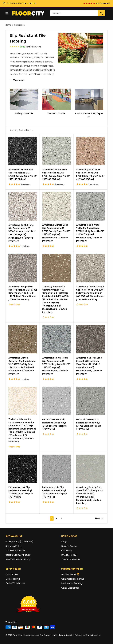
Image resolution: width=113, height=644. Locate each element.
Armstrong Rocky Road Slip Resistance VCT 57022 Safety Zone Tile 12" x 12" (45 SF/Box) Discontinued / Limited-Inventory (56, 365)
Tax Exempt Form (15, 550)
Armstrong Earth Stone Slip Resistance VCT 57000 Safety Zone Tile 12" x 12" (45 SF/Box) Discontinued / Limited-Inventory (22, 233)
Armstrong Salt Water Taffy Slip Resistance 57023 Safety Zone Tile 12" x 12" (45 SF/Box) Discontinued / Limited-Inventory (90, 232)
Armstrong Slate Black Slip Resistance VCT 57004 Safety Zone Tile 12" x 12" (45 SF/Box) (22, 174)
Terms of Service (70, 559)
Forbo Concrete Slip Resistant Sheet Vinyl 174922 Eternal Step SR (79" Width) (54, 492)
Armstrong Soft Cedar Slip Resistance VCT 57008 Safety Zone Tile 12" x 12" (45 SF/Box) (90, 174)
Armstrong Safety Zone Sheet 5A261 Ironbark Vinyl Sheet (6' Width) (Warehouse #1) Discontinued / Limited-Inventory (89, 365)
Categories (19, 25)
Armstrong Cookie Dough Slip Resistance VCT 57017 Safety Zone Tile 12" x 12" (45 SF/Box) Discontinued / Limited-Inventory (90, 293)
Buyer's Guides (69, 546)
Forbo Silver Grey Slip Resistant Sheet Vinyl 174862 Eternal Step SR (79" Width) (54, 424)
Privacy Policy (68, 555)
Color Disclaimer (70, 587)
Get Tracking (13, 578)
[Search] (101, 13)
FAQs (64, 541)
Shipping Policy (14, 546)
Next (97, 518)
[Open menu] (7, 13)
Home (8, 25)
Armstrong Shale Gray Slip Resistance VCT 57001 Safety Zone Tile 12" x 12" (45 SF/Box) (56, 174)
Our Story (66, 550)
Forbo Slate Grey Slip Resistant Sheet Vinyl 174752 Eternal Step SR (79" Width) (88, 424)
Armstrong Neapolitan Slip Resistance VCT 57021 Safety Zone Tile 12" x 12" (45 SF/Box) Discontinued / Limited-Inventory (22, 293)
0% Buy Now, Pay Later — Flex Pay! (22, 3)
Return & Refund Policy (18, 559)
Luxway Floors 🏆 (70, 574)
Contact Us (12, 574)
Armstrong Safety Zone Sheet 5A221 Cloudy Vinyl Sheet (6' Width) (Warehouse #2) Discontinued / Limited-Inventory (89, 495)
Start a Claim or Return (18, 555)
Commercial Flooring (72, 578)
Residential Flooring (71, 583)
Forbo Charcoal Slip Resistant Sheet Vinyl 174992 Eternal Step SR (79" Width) (20, 492)
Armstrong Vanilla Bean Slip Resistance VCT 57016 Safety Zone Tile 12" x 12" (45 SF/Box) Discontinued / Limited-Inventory (56, 232)
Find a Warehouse (15, 583)
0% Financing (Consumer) (19, 541)
